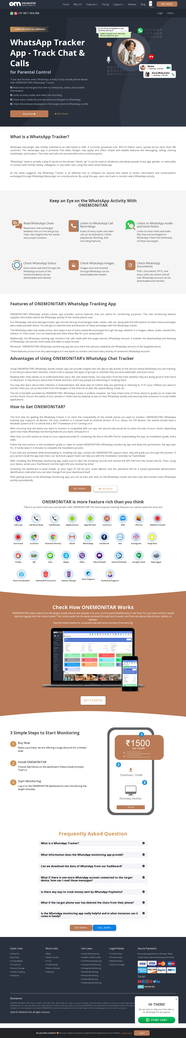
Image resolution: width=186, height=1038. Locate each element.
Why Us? (77, 4)
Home (66, 4)
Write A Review (53, 968)
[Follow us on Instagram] (147, 982)
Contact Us (16, 964)
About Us (15, 953)
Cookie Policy (116, 953)
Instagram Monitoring (91, 968)
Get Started (93, 700)
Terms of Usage (117, 964)
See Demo (62, 113)
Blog (143, 4)
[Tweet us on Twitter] (155, 982)
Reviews (132, 4)
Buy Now (28, 113)
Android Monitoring (90, 953)
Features (91, 4)
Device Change (18, 968)
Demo (170, 13)
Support (117, 4)
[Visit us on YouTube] (140, 982)
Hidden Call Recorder (91, 957)
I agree (142, 1033)
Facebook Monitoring (91, 964)
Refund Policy (116, 961)
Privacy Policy (116, 957)
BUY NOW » (80, 488)
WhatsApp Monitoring (91, 982)
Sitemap (50, 971)
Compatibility (17, 961)
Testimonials (52, 964)
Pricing (105, 4)
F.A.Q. (49, 961)
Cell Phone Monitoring (92, 961)
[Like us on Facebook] (144, 982)
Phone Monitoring (90, 975)
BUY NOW (166, 4)
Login (160, 13)
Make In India (52, 957)
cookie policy (126, 1033)
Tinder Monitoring (90, 979)
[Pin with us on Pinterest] (151, 982)
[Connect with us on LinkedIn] (158, 982)
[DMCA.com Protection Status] (146, 986)
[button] (60, 843)
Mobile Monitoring (90, 971)
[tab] (93, 843)
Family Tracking (18, 971)
